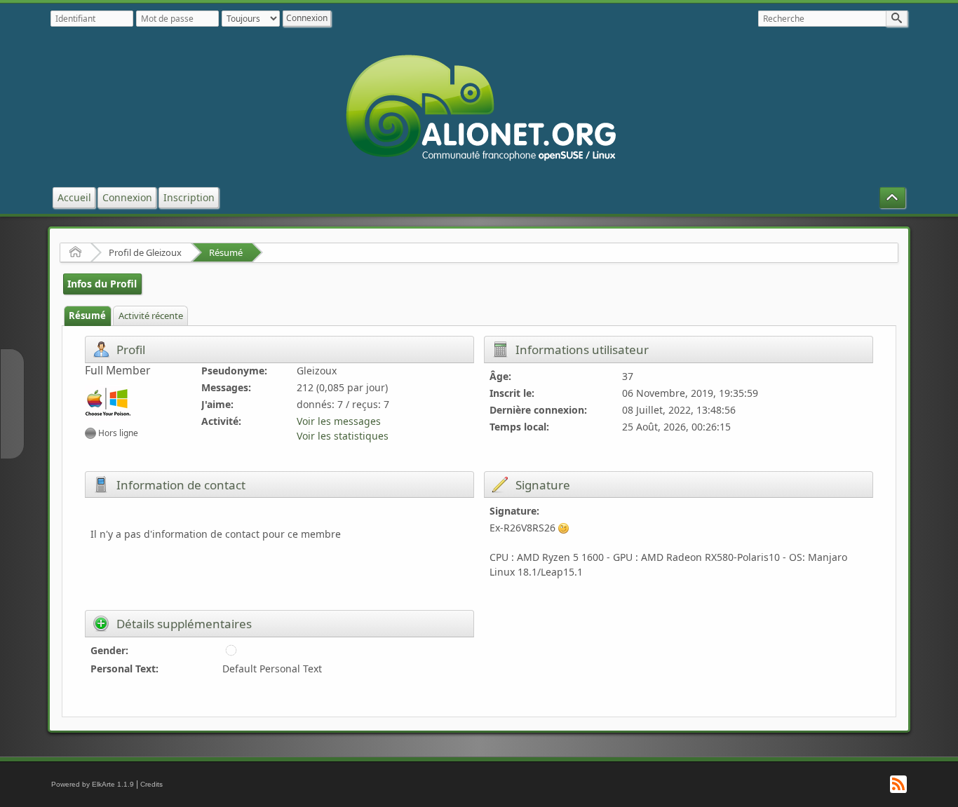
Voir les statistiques (343, 435)
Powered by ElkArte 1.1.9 (92, 784)
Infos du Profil (102, 283)
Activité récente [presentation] (151, 315)
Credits (151, 784)
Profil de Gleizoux (145, 252)
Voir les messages (339, 421)
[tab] (88, 316)
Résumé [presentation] (87, 315)
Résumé (226, 252)
